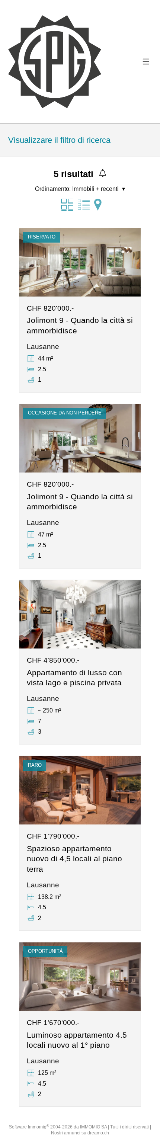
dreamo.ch (98, 1133)
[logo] (54, 61)
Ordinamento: (53, 189)
